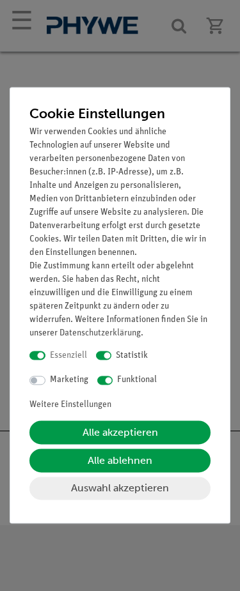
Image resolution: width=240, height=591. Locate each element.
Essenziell (68, 355)
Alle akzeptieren (120, 432)
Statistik (132, 355)
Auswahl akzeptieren (120, 488)
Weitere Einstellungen (70, 405)
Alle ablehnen (120, 460)
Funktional (137, 380)
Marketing (69, 380)
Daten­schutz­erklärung (100, 333)
